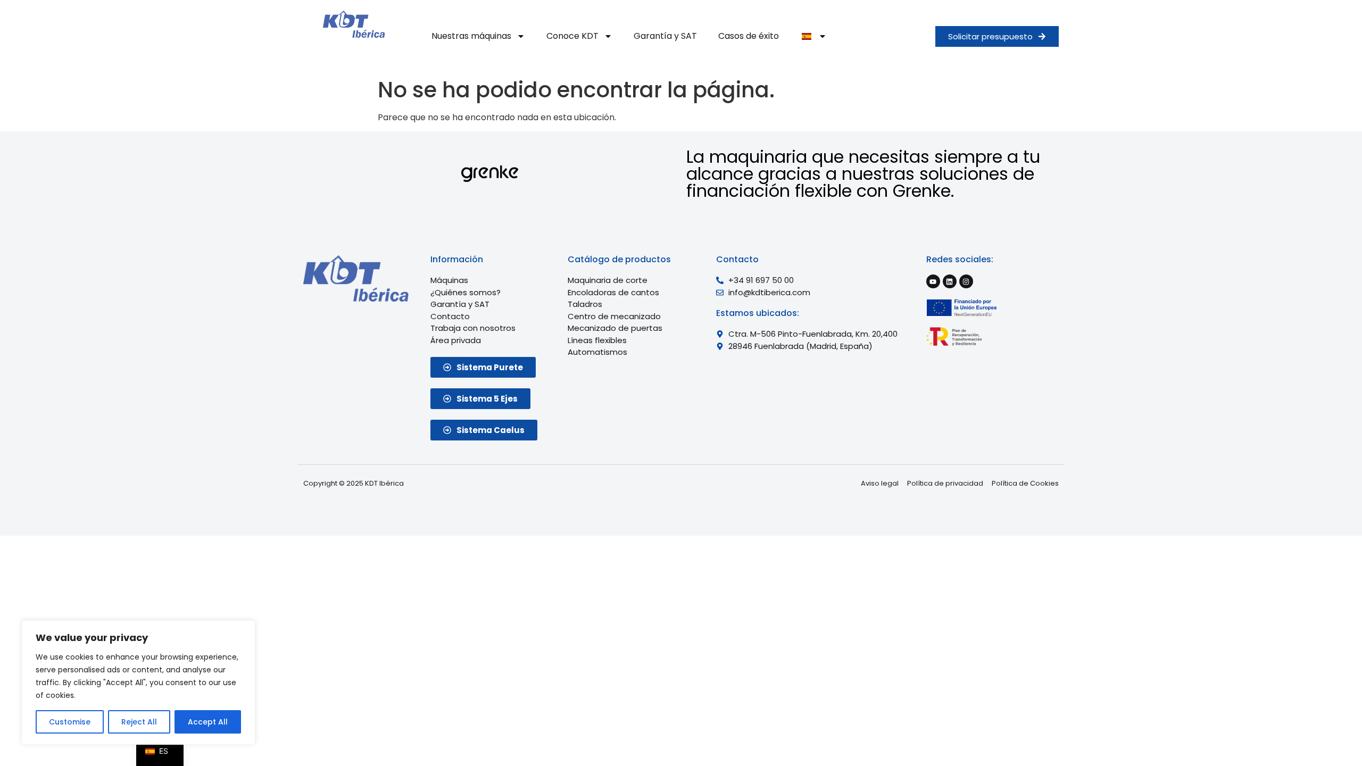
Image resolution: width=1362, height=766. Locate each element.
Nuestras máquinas (471, 36)
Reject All (139, 722)
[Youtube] (933, 281)
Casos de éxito (748, 36)
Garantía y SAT (665, 36)
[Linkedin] (950, 281)
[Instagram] (966, 281)
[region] (138, 682)
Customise (69, 722)
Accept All (208, 722)
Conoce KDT (572, 36)
